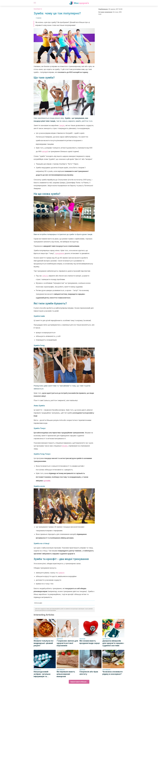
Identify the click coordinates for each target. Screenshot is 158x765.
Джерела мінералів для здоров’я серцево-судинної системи (113, 643)
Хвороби (82, 639)
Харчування (106, 639)
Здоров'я (60, 639)
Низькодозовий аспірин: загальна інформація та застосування (42, 674)
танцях (62, 125)
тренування (60, 253)
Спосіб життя (38, 9)
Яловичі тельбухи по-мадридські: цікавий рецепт (44, 643)
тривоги (61, 573)
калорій (45, 151)
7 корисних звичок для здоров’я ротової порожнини (67, 643)
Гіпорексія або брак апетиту (88, 673)
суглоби (46, 481)
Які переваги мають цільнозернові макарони (66, 674)
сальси (45, 276)
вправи (64, 446)
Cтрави (36, 639)
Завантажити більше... (79, 682)
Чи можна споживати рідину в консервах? (112, 673)
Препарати (37, 669)
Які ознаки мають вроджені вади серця (89, 642)
